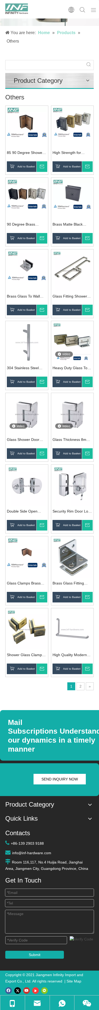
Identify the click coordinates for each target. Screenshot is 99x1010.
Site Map (74, 981)
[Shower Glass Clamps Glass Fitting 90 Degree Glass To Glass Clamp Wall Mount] (27, 629)
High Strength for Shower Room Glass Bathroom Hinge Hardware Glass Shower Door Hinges (70, 153)
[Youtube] (26, 990)
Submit (34, 955)
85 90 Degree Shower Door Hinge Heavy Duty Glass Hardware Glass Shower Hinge (26, 153)
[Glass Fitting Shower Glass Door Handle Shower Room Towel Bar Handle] (72, 270)
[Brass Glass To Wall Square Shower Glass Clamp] (27, 265)
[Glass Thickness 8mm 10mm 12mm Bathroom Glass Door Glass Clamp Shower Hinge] (72, 414)
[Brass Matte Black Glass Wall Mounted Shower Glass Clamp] (72, 193)
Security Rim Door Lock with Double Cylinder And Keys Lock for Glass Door (72, 512)
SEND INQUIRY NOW (59, 779)
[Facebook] (8, 990)
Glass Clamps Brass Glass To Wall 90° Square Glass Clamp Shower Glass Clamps (25, 584)
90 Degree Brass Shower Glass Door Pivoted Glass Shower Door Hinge (25, 225)
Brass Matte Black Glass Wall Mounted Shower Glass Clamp (70, 225)
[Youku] (35, 990)
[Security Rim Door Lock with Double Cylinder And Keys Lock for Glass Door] (72, 485)
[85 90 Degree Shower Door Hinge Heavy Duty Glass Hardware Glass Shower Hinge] (27, 122)
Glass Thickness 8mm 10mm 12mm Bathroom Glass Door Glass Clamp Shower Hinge (72, 440)
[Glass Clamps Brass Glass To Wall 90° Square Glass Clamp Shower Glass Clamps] (27, 552)
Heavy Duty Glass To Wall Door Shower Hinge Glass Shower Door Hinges (70, 368)
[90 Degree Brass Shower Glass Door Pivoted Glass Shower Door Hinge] (27, 193)
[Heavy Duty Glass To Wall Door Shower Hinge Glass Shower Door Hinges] (72, 342)
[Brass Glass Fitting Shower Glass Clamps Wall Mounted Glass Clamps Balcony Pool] (72, 557)
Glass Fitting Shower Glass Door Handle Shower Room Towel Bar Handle (70, 297)
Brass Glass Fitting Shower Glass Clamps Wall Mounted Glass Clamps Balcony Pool (71, 584)
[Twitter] (17, 990)
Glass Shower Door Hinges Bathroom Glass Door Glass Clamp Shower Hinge (26, 440)
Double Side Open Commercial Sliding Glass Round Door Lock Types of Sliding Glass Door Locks (24, 512)
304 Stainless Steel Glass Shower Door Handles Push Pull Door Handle (26, 368)
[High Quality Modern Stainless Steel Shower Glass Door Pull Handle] (72, 629)
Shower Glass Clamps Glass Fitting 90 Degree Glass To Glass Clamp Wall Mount (26, 655)
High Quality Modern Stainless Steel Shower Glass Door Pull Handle (72, 655)
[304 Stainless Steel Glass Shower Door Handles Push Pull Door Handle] (27, 342)
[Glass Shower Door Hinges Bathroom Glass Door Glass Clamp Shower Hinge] (27, 414)
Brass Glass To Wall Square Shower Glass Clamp (25, 297)
